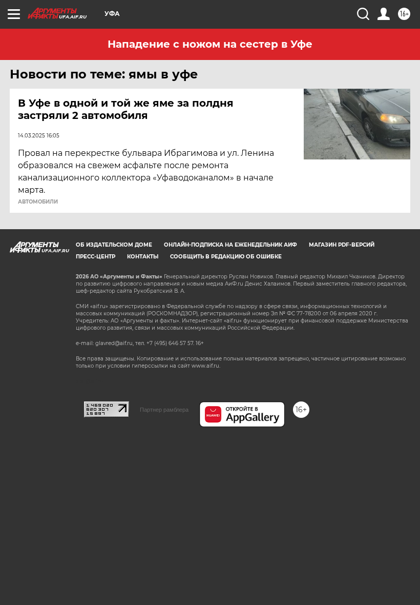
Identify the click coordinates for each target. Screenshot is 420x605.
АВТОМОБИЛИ (38, 202)
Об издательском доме (114, 244)
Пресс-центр (95, 256)
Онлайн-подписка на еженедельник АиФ (230, 244)
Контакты (142, 256)
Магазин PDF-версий (341, 244)
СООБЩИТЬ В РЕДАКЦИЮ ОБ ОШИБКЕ (226, 256)
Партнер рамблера (164, 410)
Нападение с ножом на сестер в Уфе (210, 44)
